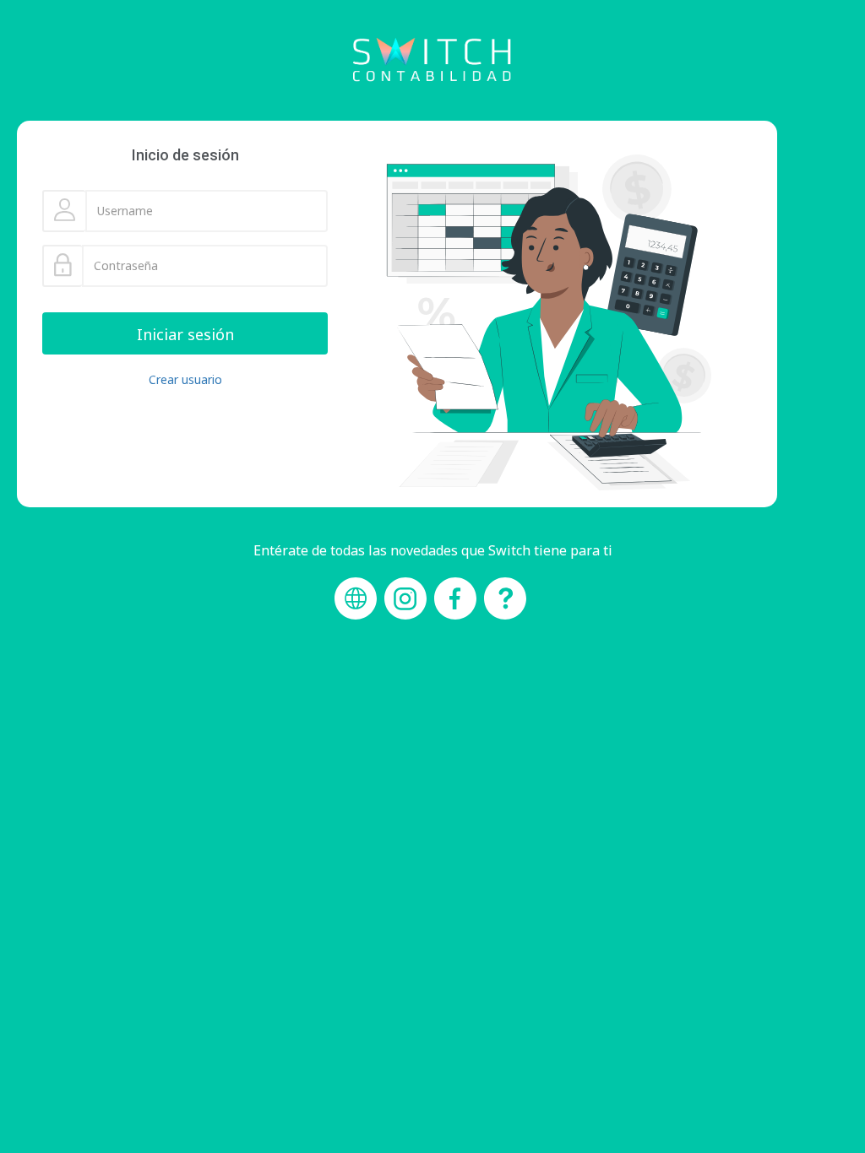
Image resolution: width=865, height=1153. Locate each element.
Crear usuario (185, 379)
